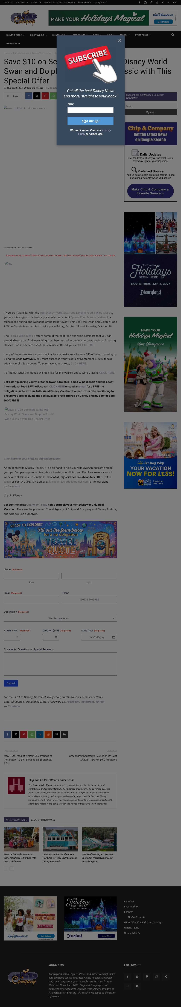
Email (71, 104)
